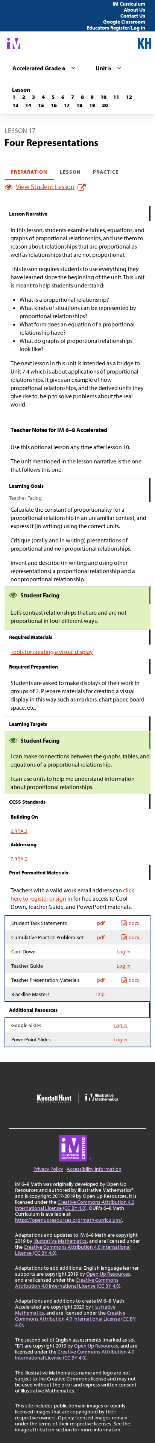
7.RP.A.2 (19, 859)
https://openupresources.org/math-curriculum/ (68, 1220)
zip (101, 994)
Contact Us (132, 16)
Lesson (70, 171)
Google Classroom (124, 22)
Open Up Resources (108, 1273)
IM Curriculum (128, 4)
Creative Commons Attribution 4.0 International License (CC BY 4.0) (74, 1205)
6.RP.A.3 (19, 831)
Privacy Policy (48, 1169)
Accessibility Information (94, 1169)
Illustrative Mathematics (60, 1240)
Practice (106, 171)
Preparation (29, 171)
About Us (134, 10)
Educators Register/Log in (116, 28)
